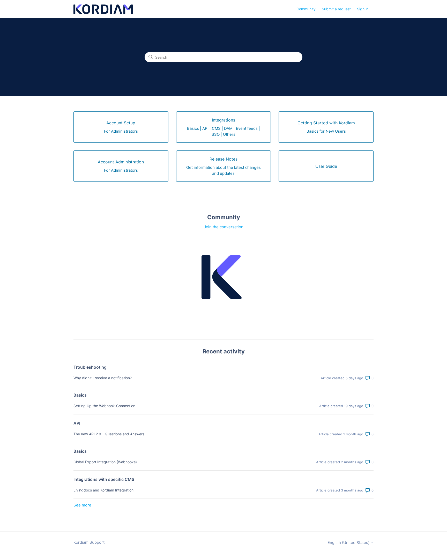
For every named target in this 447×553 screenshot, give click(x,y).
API (76, 423)
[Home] (103, 9)
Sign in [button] (362, 9)
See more (82, 505)
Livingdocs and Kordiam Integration (103, 490)
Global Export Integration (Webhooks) (105, 462)
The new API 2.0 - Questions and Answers (108, 434)
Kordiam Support (89, 542)
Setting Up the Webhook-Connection (104, 406)
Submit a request (336, 9)
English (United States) (348, 542)
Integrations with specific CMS (103, 479)
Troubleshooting (90, 367)
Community (306, 9)
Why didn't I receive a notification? (102, 378)
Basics (80, 395)
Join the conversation (223, 226)
